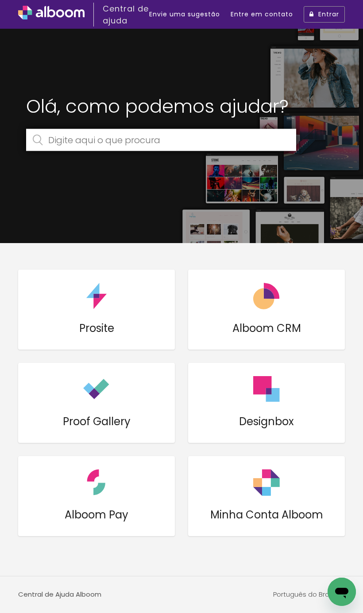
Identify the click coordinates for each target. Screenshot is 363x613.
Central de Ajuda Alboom (59, 594)
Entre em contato (262, 14)
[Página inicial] (51, 14)
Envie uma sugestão (184, 14)
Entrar (328, 14)
